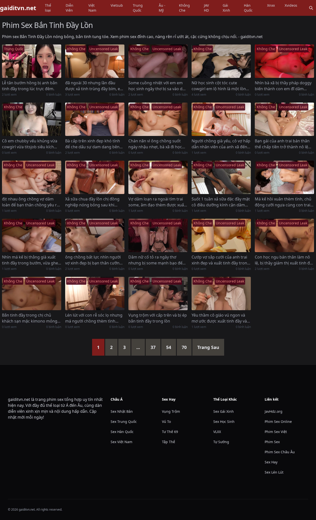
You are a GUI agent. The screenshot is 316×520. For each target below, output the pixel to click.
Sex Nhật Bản (122, 411)
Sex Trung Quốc (124, 421)
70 (184, 347)
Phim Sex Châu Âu (280, 452)
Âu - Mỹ (162, 8)
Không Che (184, 8)
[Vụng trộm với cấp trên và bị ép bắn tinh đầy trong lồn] (158, 293)
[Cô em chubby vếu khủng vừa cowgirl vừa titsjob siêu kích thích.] (31, 119)
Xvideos (291, 5)
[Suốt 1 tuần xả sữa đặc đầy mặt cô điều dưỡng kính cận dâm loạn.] (221, 177)
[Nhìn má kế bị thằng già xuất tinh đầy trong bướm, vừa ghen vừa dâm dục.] (31, 235)
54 (168, 347)
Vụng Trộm (171, 411)
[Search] (311, 8)
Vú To (166, 421)
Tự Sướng (221, 441)
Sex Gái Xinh (223, 411)
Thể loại (48, 8)
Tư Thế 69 (170, 431)
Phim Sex (272, 441)
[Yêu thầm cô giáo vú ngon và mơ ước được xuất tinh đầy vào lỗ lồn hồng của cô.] (221, 293)
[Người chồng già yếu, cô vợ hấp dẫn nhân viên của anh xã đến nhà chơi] (221, 119)
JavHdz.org (273, 411)
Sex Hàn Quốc (122, 431)
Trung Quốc (138, 8)
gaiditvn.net (18, 8)
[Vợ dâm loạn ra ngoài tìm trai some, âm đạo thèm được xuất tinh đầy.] (158, 177)
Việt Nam (92, 8)
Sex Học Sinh (224, 421)
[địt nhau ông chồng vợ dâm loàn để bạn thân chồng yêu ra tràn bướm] (31, 177)
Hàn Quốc (248, 8)
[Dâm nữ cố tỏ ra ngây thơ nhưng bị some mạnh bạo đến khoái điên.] (158, 235)
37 (153, 347)
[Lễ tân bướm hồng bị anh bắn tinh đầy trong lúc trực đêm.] (31, 61)
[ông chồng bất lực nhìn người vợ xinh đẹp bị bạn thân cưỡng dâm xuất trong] (94, 235)
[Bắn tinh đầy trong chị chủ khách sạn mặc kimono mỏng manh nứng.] (31, 293)
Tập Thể (168, 441)
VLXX (217, 431)
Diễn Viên (69, 8)
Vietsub (117, 5)
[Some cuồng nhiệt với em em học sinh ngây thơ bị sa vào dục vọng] (158, 61)
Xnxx (271, 5)
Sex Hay (271, 462)
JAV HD (206, 8)
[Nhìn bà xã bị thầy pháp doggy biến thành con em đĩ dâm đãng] (284, 61)
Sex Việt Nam (121, 441)
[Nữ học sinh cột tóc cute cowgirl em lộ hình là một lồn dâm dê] (221, 61)
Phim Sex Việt (276, 431)
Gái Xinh (226, 8)
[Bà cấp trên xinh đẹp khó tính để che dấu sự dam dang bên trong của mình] (94, 119)
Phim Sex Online (278, 421)
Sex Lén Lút (274, 472)
